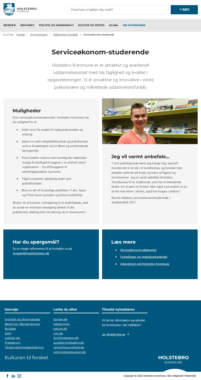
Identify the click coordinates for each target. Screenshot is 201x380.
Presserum (13, 342)
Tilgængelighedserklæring (24, 347)
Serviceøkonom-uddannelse (138, 250)
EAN (8, 333)
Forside (20, 34)
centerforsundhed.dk (68, 347)
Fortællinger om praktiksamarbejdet (143, 257)
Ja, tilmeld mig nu (113, 334)
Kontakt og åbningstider (22, 319)
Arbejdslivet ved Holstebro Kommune (144, 264)
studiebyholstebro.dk (68, 342)
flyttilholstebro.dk (66, 338)
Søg (184, 9)
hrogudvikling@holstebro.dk (31, 253)
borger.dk (60, 319)
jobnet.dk (60, 329)
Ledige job (12, 338)
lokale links (61, 324)
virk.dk (58, 333)
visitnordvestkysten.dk (69, 352)
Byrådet (10, 329)
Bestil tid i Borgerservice (22, 324)
